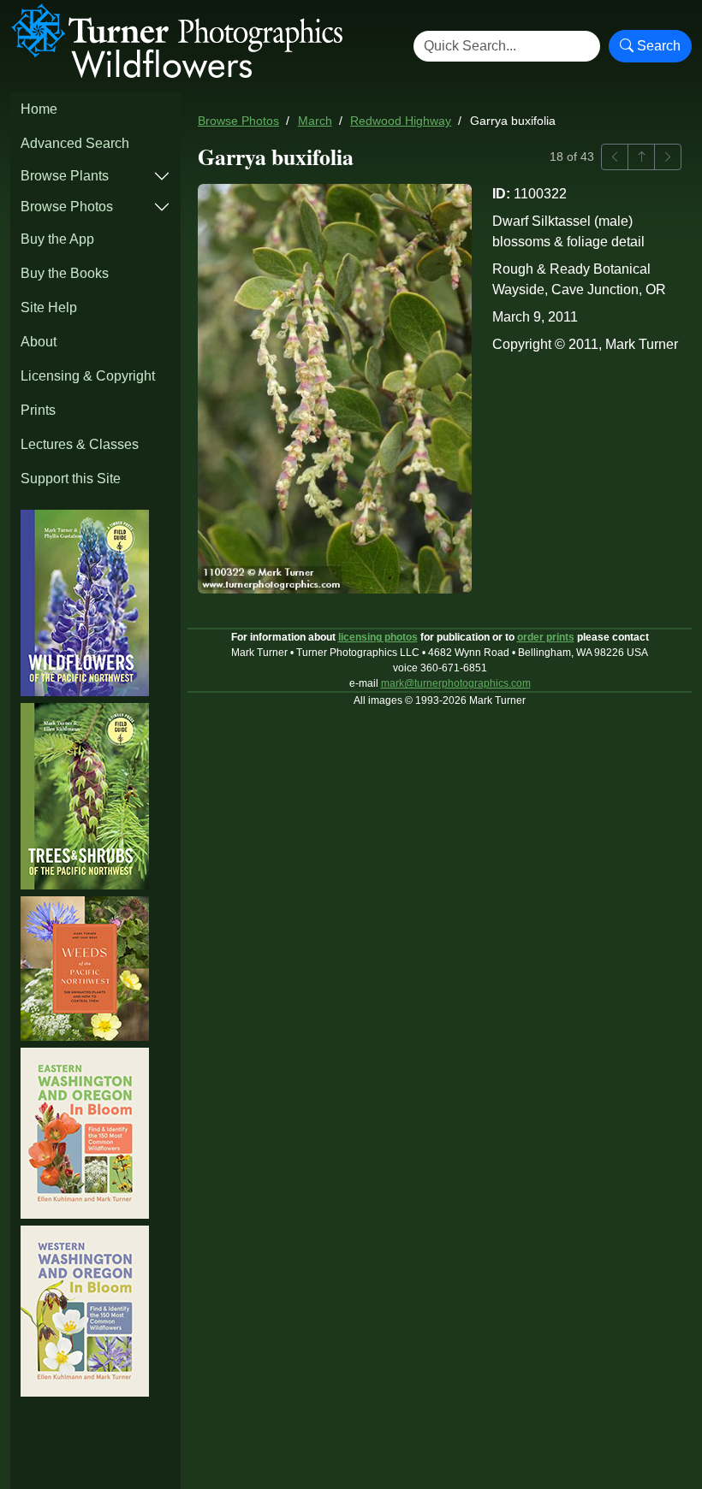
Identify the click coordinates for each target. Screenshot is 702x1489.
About (39, 341)
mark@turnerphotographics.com (456, 683)
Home (39, 109)
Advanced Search (75, 143)
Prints (38, 410)
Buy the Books (65, 273)
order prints (545, 637)
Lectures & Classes (80, 444)
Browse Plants (65, 175)
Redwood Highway (400, 121)
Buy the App (57, 239)
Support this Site (71, 478)
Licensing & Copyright (88, 376)
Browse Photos (67, 206)
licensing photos (378, 637)
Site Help (49, 307)
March (315, 121)
